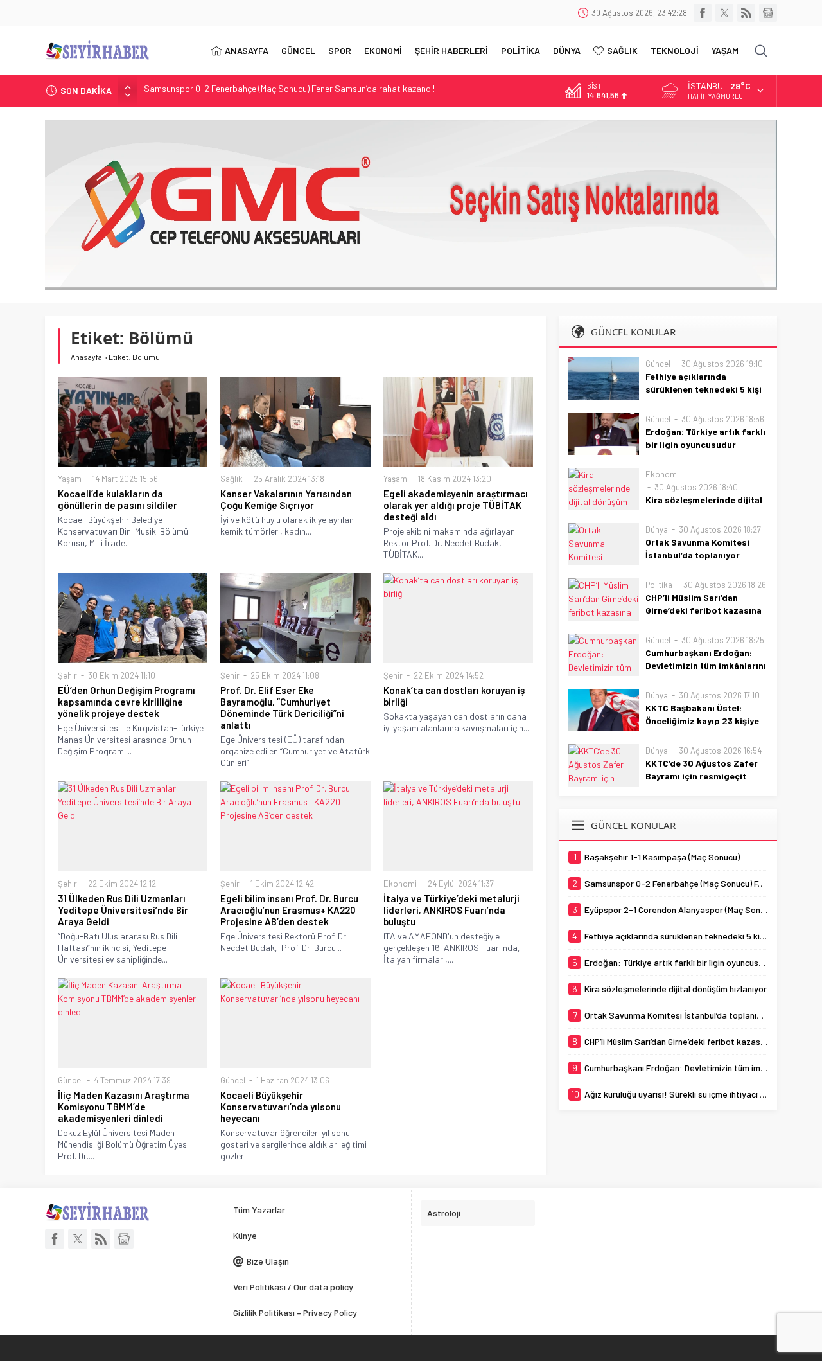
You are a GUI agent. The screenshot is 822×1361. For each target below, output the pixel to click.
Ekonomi (400, 883)
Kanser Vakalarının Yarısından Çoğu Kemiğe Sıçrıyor (286, 499)
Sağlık (231, 479)
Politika (658, 585)
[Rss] (746, 13)
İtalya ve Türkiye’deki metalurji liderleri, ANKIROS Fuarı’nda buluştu (451, 910)
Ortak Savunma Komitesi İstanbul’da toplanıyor (697, 548)
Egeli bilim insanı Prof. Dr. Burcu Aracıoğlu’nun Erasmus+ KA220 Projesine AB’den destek (289, 910)
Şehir (67, 675)
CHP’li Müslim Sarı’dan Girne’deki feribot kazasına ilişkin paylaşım (703, 610)
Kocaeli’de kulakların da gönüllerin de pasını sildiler (117, 499)
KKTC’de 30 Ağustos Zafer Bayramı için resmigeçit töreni (701, 776)
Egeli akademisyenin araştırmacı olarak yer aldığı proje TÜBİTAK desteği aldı (455, 505)
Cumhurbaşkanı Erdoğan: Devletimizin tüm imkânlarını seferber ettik (705, 665)
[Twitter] (724, 13)
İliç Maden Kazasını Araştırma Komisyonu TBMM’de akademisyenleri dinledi (123, 1106)
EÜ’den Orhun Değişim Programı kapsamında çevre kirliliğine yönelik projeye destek (126, 701)
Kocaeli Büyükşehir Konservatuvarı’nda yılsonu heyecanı (280, 1106)
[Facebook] (703, 13)
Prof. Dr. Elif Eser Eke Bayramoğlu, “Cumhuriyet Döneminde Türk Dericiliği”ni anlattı (282, 707)
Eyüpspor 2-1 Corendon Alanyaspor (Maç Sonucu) (239, 90)
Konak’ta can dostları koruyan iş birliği (454, 695)
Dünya (656, 529)
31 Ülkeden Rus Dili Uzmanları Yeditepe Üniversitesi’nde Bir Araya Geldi (123, 910)
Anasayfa (86, 356)
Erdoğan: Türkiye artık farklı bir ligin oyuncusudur (705, 438)
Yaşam (70, 479)
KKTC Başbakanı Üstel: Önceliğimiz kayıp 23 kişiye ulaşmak (702, 720)
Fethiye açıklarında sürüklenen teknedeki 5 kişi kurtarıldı (703, 389)
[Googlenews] (768, 13)
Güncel (70, 1080)
